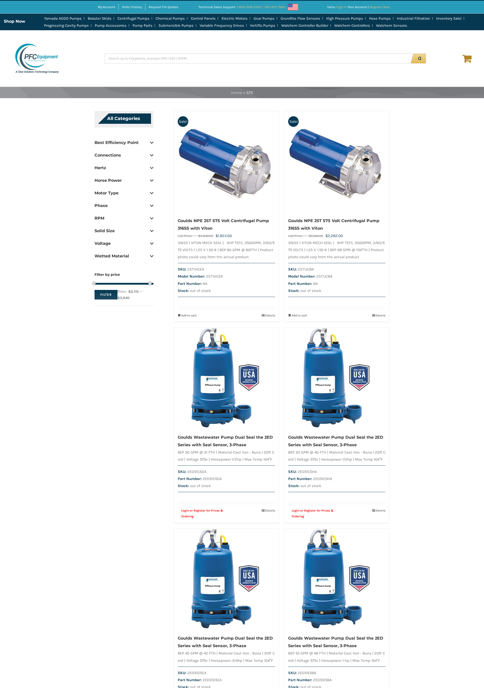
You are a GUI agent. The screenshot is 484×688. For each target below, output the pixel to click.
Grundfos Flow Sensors (300, 18)
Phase (101, 205)
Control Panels (203, 18)
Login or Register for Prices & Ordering (202, 513)
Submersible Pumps (176, 25)
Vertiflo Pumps (262, 25)
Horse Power (108, 180)
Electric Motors (235, 18)
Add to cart (189, 315)
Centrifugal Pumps (133, 18)
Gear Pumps (264, 18)
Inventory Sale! (449, 18)
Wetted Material (112, 256)
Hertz (100, 167)
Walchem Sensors (391, 25)
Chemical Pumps (170, 18)
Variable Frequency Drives (222, 25)
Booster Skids (99, 18)
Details (270, 315)
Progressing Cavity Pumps (66, 25)
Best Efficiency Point (117, 142)
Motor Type (106, 193)
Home (236, 92)
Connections (108, 155)
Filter (106, 294)
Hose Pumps (380, 18)
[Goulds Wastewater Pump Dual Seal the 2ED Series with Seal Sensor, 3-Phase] (226, 378)
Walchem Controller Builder (304, 25)
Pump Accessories (111, 25)
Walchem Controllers (352, 25)
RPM (99, 218)
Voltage (103, 243)
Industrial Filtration (413, 18)
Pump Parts (143, 25)
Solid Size (105, 230)
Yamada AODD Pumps (63, 18)
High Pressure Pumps (344, 18)
